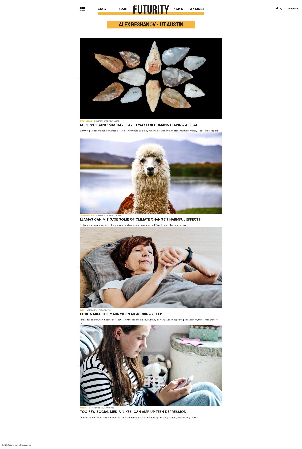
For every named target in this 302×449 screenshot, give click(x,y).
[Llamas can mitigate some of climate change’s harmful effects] (151, 173)
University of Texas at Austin (106, 121)
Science (102, 8)
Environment (197, 8)
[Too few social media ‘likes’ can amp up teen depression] (151, 365)
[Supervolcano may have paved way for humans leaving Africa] (151, 78)
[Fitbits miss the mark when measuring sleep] (151, 267)
